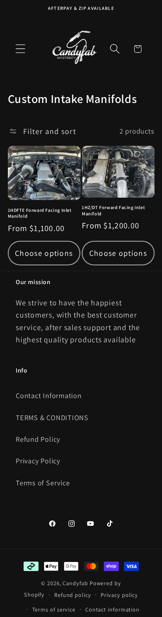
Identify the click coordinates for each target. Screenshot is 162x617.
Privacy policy (119, 595)
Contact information (112, 609)
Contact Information (49, 395)
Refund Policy (38, 439)
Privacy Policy (38, 460)
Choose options (44, 253)
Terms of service (54, 609)
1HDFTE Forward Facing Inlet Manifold (40, 213)
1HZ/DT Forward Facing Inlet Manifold (113, 210)
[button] (20, 49)
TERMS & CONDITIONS (52, 417)
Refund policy (72, 595)
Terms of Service (43, 482)
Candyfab (75, 583)
